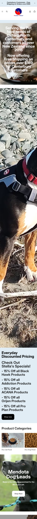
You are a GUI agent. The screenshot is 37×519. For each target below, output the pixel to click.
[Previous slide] (2, 3)
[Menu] (2, 11)
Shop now (18, 76)
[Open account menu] (30, 11)
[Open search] (7, 11)
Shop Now (18, 494)
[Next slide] (34, 3)
